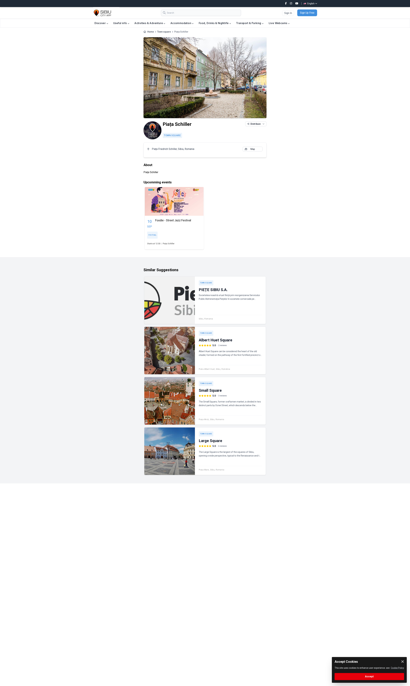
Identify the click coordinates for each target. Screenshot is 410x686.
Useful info (120, 23)
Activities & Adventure (149, 23)
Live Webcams (278, 23)
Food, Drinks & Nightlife (214, 23)
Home (150, 31)
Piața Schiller (168, 243)
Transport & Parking (249, 23)
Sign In (288, 13)
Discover (100, 23)
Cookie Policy (397, 668)
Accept (369, 676)
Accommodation (181, 23)
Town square (164, 31)
